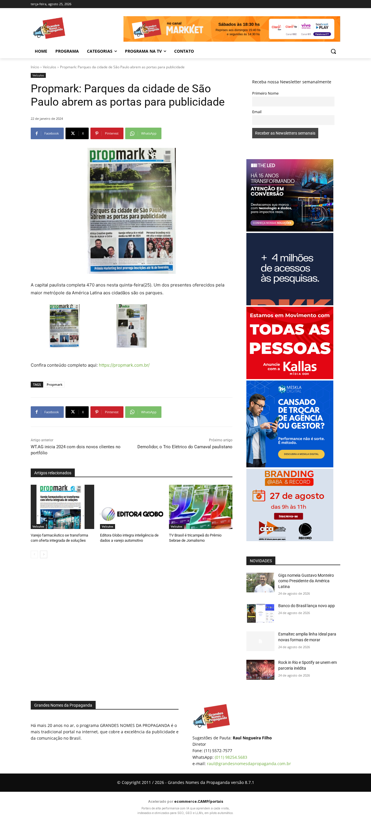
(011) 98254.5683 (231, 757)
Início (35, 67)
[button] (333, 51)
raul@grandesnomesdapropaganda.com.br (249, 763)
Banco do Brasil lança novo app (307, 605)
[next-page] (43, 554)
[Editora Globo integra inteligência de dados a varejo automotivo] (131, 507)
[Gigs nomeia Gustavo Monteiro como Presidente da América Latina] (260, 582)
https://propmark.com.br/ (124, 365)
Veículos (49, 67)
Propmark (54, 384)
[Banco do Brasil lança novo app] (260, 613)
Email (256, 111)
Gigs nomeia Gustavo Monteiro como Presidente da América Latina (306, 581)
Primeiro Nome (265, 93)
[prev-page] (34, 554)
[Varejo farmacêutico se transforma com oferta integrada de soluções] (62, 507)
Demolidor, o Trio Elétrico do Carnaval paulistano (184, 446)
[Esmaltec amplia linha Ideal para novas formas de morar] (260, 641)
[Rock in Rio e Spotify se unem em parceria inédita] (260, 669)
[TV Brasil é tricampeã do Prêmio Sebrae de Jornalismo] (200, 507)
